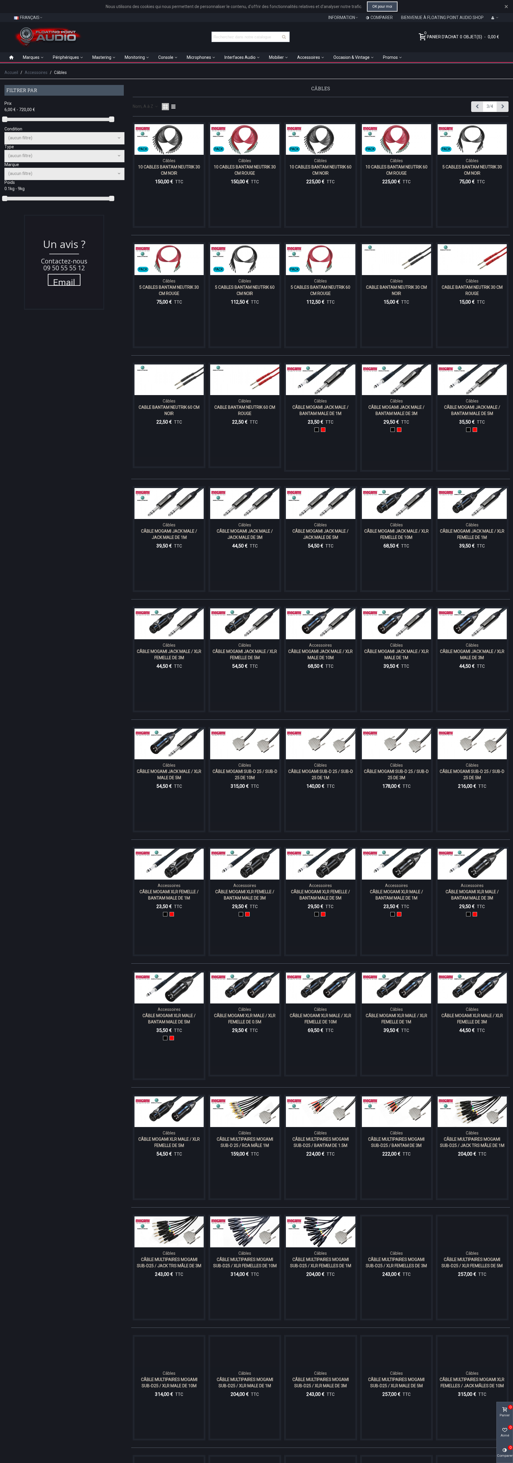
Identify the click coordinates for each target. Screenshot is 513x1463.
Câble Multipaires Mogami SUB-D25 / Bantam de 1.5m (320, 1142)
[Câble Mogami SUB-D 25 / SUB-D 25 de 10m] (244, 744)
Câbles (169, 160)
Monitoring (135, 57)
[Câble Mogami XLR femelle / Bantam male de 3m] (244, 864)
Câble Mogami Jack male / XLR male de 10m (320, 654)
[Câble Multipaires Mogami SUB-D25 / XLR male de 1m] (244, 1352)
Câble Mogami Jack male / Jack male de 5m (320, 534)
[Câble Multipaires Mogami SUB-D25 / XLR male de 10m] (169, 1352)
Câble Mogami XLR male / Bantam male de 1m (396, 894)
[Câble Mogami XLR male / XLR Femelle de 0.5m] (244, 988)
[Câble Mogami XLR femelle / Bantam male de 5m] (320, 864)
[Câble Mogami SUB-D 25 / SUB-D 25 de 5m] (472, 744)
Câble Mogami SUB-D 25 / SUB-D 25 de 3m (396, 774)
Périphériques (66, 57)
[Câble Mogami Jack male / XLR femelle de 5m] (244, 623)
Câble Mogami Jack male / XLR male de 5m (169, 774)
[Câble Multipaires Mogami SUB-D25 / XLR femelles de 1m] (320, 1231)
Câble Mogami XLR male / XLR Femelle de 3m (472, 1018)
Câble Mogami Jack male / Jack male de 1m (169, 534)
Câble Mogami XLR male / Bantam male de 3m (472, 894)
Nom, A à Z (143, 106)
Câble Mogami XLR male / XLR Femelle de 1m (396, 1018)
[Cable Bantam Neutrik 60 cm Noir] (169, 379)
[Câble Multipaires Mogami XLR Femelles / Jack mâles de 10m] (472, 1352)
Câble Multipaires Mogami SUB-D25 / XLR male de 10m (169, 1382)
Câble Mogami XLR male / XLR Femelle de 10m (320, 1018)
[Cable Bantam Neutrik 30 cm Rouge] (472, 259)
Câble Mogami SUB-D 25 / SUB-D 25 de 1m (320, 774)
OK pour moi (382, 6)
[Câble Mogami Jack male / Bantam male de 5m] (472, 379)
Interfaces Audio (240, 57)
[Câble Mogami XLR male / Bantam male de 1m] (396, 864)
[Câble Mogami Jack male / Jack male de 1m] (169, 503)
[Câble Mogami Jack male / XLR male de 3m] (472, 623)
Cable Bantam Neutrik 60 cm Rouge (244, 410)
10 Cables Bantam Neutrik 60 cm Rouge (396, 170)
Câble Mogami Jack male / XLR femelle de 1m (472, 534)
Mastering (101, 57)
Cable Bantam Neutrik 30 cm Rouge (472, 290)
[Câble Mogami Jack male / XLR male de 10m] (320, 623)
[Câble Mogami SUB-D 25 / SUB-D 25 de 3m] (396, 744)
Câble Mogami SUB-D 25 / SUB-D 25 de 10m (245, 774)
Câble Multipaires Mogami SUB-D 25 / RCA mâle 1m (245, 1142)
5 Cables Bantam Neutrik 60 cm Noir (245, 290)
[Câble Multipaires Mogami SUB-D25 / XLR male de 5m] (396, 1352)
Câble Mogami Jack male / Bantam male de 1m (320, 410)
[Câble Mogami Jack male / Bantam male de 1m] (320, 379)
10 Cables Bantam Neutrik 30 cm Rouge (245, 170)
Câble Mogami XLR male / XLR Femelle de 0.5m (245, 1018)
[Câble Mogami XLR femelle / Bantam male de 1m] (169, 864)
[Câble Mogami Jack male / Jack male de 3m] (244, 503)
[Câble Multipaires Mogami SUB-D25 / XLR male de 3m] (320, 1352)
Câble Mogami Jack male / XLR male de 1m (396, 654)
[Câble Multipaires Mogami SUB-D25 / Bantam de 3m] (396, 1111)
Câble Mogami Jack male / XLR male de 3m (472, 654)
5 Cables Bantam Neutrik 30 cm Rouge (169, 290)
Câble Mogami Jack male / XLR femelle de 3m (169, 654)
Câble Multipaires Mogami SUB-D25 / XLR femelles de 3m (396, 1262)
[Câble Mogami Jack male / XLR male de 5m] (169, 744)
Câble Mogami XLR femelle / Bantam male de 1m (169, 894)
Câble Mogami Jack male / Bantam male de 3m (396, 410)
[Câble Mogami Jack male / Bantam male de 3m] (396, 379)
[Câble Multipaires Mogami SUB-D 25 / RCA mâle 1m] (244, 1111)
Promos (390, 57)
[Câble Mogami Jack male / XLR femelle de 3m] (169, 623)
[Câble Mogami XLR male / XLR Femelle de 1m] (396, 988)
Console (165, 57)
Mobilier (276, 57)
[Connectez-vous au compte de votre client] (495, 17)
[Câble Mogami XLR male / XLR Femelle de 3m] (472, 988)
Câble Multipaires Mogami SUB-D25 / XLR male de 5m (396, 1382)
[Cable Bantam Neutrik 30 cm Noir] (396, 259)
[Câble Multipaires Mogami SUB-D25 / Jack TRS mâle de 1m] (472, 1111)
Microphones (199, 57)
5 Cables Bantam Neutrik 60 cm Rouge (320, 290)
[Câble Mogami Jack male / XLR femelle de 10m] (396, 503)
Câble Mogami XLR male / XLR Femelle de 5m (169, 1142)
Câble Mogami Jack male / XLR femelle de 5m (245, 654)
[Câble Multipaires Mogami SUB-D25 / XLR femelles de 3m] (396, 1231)
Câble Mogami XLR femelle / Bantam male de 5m (320, 894)
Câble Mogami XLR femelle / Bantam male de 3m (244, 894)
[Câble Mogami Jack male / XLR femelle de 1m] (472, 503)
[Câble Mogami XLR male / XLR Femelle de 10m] (320, 988)
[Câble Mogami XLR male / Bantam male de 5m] (169, 988)
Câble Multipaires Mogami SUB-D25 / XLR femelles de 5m (472, 1262)
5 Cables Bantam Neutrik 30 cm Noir (472, 170)
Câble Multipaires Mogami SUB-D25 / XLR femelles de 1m (320, 1262)
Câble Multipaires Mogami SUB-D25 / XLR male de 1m (245, 1382)
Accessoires (308, 57)
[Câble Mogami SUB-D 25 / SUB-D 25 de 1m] (320, 744)
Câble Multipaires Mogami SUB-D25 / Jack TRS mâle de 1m (472, 1142)
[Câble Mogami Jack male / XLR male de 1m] (396, 623)
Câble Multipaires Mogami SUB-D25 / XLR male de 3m (320, 1382)
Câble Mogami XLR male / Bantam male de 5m (169, 1018)
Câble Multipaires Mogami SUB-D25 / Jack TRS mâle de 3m (169, 1262)
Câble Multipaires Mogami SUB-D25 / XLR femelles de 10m (245, 1262)
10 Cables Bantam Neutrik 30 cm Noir (169, 170)
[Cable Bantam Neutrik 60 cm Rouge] (244, 379)
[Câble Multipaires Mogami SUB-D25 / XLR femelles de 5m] (472, 1231)
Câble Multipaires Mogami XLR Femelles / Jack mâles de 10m (472, 1382)
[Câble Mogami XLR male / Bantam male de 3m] (472, 864)
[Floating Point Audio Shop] (47, 37)
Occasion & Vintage (351, 57)
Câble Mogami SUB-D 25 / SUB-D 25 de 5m (472, 774)
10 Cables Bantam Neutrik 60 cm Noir (320, 170)
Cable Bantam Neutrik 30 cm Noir (396, 290)
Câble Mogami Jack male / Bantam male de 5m (472, 410)
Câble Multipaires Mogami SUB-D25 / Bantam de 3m (396, 1142)
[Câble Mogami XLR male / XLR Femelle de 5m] (169, 1111)
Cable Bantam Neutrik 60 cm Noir (169, 410)
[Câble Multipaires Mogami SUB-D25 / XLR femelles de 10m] (244, 1231)
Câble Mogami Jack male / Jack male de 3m (245, 534)
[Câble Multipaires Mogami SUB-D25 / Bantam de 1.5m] (320, 1111)
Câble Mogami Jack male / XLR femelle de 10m (396, 534)
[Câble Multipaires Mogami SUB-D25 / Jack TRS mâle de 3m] (169, 1231)
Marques (31, 57)
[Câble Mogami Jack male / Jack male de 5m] (320, 503)
